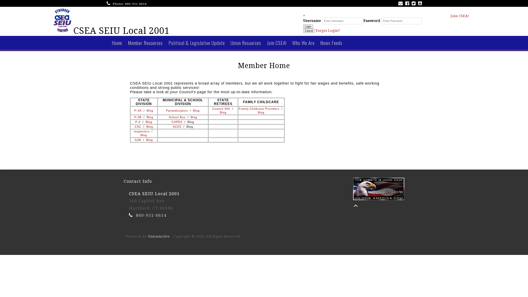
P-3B (137, 117)
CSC (138, 126)
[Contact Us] (401, 4)
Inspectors (143, 131)
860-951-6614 (136, 4)
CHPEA (177, 122)
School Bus (177, 117)
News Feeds (331, 42)
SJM (139, 139)
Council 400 (221, 108)
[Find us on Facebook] (408, 4)
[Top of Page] (355, 205)
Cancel (309, 30)
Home (117, 42)
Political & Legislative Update (197, 42)
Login (308, 26)
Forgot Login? (328, 31)
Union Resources (246, 42)
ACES (177, 126)
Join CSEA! (460, 16)
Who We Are (303, 42)
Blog (150, 110)
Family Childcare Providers (259, 108)
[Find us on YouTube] (421, 4)
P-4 (137, 122)
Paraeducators (177, 110)
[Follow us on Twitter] (414, 4)
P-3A (138, 110)
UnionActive (159, 236)
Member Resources (145, 42)
